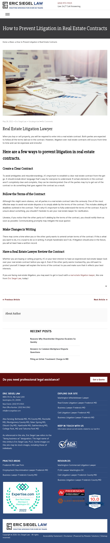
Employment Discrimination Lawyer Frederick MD (25, 470)
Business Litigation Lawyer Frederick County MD (79, 480)
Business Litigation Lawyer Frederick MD (76, 417)
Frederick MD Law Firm (13, 465)
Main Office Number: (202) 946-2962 (16, 407)
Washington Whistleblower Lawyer (73, 397)
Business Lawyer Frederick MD (71, 407)
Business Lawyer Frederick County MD (20, 475)
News (12, 42)
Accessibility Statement (52, 536)
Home (5, 42)
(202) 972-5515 (65, 3)
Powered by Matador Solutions (86, 536)
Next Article (99, 299)
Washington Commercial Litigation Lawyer (77, 465)
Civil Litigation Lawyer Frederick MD (74, 412)
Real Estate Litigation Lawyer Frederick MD (77, 402)
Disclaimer (68, 536)
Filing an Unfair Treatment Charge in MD (49, 359)
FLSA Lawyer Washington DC (71, 470)
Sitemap (104, 536)
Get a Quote (99, 379)
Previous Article (12, 299)
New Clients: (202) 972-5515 (13, 404)
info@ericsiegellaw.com (12, 411)
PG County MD (34, 419)
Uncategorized (34, 121)
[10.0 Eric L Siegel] (95, 509)
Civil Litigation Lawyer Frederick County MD (77, 475)
